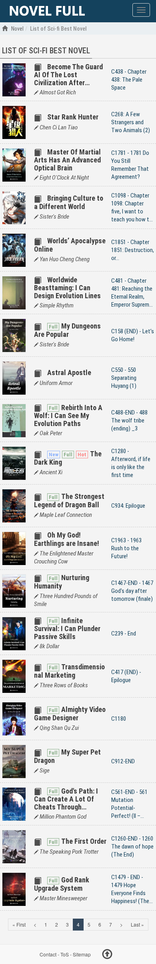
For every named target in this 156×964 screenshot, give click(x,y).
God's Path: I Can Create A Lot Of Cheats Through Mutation (66, 803)
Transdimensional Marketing (69, 671)
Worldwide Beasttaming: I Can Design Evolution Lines (67, 288)
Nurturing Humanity (61, 581)
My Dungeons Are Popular (67, 330)
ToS (64, 954)
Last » (137, 924)
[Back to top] (107, 955)
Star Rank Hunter (72, 117)
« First (19, 924)
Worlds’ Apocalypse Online (70, 245)
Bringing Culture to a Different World (68, 202)
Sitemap (82, 954)
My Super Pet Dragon (67, 756)
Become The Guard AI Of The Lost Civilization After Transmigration (68, 79)
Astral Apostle (69, 372)
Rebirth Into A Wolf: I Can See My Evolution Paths (68, 415)
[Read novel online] (47, 11)
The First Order (83, 841)
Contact (48, 954)
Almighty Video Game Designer (70, 713)
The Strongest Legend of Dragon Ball (69, 500)
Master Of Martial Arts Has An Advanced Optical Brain (67, 160)
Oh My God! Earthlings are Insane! (66, 539)
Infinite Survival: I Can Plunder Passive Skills (67, 628)
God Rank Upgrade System (61, 884)
